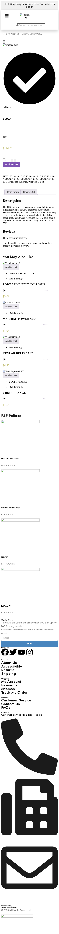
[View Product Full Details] (11, 263)
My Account (11, 681)
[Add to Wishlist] (4, 158)
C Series (31, 34)
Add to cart (11, 164)
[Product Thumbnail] (4, 42)
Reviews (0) (29, 192)
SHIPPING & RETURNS (10, 459)
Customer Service (16, 700)
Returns (7, 669)
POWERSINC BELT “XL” (22, 273)
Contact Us (10, 703)
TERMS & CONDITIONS (10, 508)
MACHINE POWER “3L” (19, 318)
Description (13, 192)
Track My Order (14, 692)
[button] (7, 16)
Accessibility (11, 666)
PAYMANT (6, 606)
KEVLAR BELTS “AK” (18, 353)
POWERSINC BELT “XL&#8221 (24, 284)
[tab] (12, 192)
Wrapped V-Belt (18, 34)
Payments (9, 685)
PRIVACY (4, 557)
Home (5, 34)
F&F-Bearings (16, 278)
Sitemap (8, 688)
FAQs (5, 707)
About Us (9, 662)
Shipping (8, 673)
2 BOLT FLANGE (18, 382)
